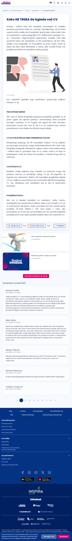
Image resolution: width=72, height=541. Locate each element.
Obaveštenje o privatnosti (52, 415)
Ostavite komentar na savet (36, 276)
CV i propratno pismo (48, 10)
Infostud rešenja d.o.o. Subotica (12, 531)
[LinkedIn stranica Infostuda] (49, 472)
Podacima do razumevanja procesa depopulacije (10, 449)
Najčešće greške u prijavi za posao (43, 255)
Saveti (27, 10)
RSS (11, 415)
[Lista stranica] (70, 3)
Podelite (60, 226)
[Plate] (58, 3)
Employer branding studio (10, 465)
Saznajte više (49, 536)
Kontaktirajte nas (56, 411)
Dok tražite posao (16, 10)
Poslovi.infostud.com (43, 531)
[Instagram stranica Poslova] (29, 472)
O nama (22, 411)
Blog (10, 411)
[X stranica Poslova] (43, 472)
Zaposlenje (35, 10)
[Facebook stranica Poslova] (22, 472)
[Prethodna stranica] (17, 400)
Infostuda (59, 531)
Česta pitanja (38, 411)
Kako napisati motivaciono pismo (43, 236)
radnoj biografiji (28, 35)
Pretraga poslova (7, 423)
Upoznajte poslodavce (9, 429)
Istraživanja (5, 445)
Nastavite (64, 536)
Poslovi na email (7, 426)
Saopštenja (5, 442)
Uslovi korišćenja (28, 415)
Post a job (5, 462)
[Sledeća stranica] (55, 400)
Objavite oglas (6, 459)
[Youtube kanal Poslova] (36, 472)
